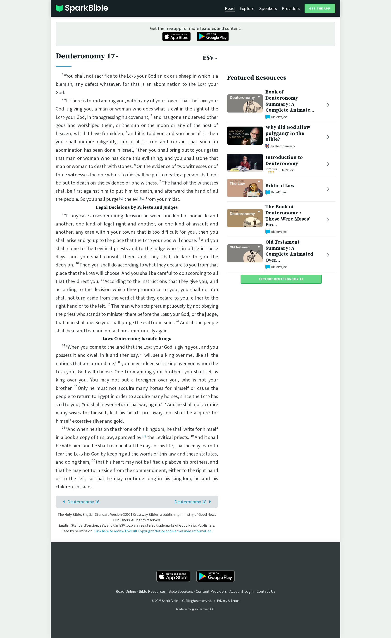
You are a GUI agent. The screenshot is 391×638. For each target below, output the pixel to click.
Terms (235, 601)
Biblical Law (280, 186)
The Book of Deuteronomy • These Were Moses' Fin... (287, 216)
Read (230, 8)
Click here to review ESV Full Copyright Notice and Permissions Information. (153, 531)
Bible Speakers (180, 591)
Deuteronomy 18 (190, 501)
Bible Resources (152, 591)
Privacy (222, 601)
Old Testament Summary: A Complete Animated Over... (289, 251)
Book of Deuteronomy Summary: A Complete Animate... (289, 101)
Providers (291, 8)
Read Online (126, 591)
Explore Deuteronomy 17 (281, 279)
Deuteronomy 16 (83, 501)
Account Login (241, 591)
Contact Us (265, 591)
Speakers (268, 8)
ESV (208, 58)
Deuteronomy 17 (85, 56)
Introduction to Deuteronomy (284, 160)
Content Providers (211, 591)
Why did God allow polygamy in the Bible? (287, 133)
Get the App (319, 8)
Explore (247, 8)
